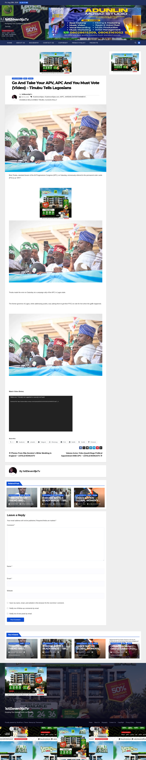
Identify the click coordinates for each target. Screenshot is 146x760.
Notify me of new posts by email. (20, 614)
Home (9, 43)
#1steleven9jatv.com (52, 97)
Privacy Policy (78, 43)
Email (9, 578)
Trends (31, 78)
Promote (94, 43)
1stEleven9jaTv (17, 19)
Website (10, 591)
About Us (20, 43)
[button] (135, 43)
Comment (11, 525)
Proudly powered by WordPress (14, 722)
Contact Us (48, 43)
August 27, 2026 (84, 652)
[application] (41, 414)
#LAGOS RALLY (51, 100)
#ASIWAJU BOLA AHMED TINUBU (31, 100)
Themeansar (39, 722)
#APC (62, 97)
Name (9, 566)
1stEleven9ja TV (17, 78)
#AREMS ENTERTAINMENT (75, 97)
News (25, 78)
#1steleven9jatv (38, 97)
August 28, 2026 (16, 652)
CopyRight (63, 43)
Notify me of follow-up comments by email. (24, 608)
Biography (34, 43)
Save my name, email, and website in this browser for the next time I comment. (36, 603)
